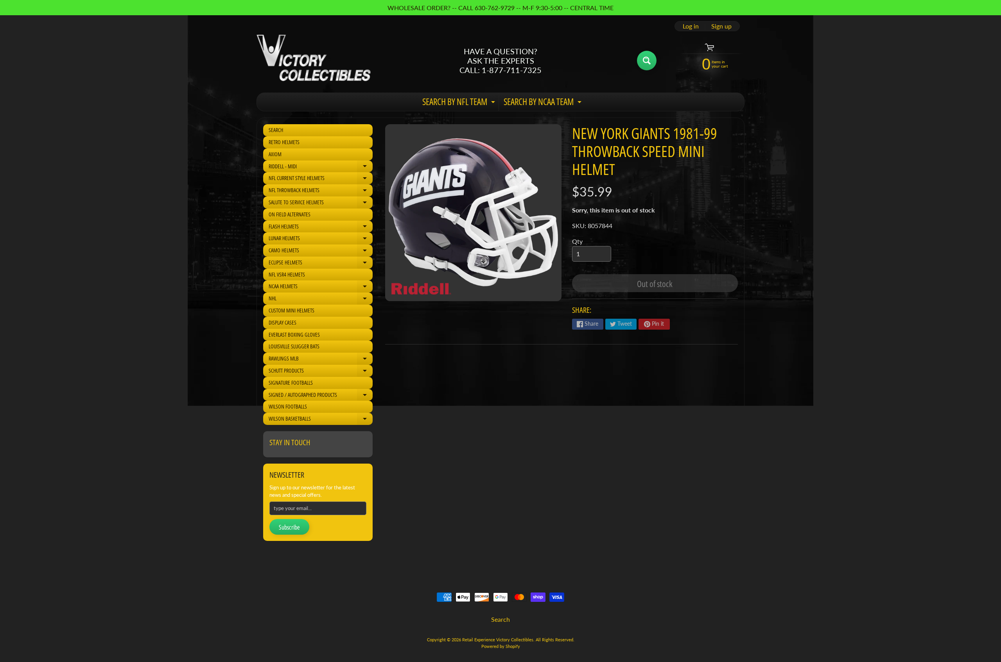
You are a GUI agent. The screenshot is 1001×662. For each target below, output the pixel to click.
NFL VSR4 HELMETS (287, 274)
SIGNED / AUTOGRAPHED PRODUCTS (321, 396)
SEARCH (276, 130)
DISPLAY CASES (282, 322)
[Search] (647, 60)
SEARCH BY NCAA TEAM (543, 103)
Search (500, 619)
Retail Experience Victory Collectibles (497, 639)
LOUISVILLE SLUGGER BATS (294, 346)
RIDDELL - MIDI (321, 167)
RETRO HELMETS (284, 142)
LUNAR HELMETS (321, 239)
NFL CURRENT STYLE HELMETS (321, 179)
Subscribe (289, 527)
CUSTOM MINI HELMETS (291, 310)
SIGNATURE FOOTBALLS (291, 382)
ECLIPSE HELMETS (321, 264)
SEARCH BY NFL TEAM (459, 103)
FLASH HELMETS (321, 228)
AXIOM (275, 154)
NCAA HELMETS (321, 287)
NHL (321, 299)
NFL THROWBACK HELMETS (321, 191)
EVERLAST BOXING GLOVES (294, 334)
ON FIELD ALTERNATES (289, 214)
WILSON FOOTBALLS (288, 406)
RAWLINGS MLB (321, 360)
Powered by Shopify (500, 646)
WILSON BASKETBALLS (321, 420)
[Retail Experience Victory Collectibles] (314, 60)
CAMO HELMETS (321, 251)
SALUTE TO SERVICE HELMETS (321, 203)
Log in (691, 26)
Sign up (721, 26)
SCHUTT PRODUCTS (321, 372)
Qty (577, 241)
